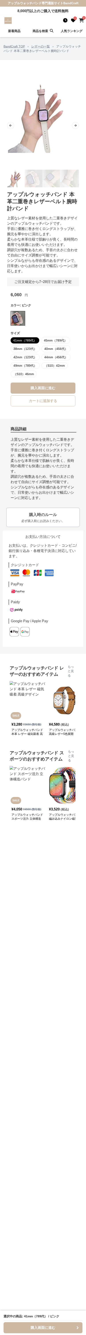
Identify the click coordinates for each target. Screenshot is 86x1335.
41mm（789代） (25, 340)
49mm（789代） (25, 365)
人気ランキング (71, 31)
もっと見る (71, 671)
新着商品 (14, 31)
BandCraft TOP (14, 46)
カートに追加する (43, 401)
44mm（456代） (56, 357)
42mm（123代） (25, 357)
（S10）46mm (23, 374)
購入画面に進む (43, 388)
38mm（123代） (25, 349)
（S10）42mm (54, 365)
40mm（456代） (56, 349)
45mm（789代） (55, 340)
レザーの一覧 (40, 46)
